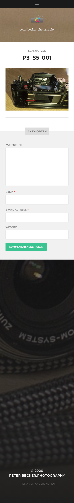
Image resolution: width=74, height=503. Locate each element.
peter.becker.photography (37, 476)
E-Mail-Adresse (17, 209)
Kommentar (14, 144)
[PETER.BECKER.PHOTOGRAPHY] (37, 19)
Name (10, 192)
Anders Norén (45, 483)
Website (11, 227)
